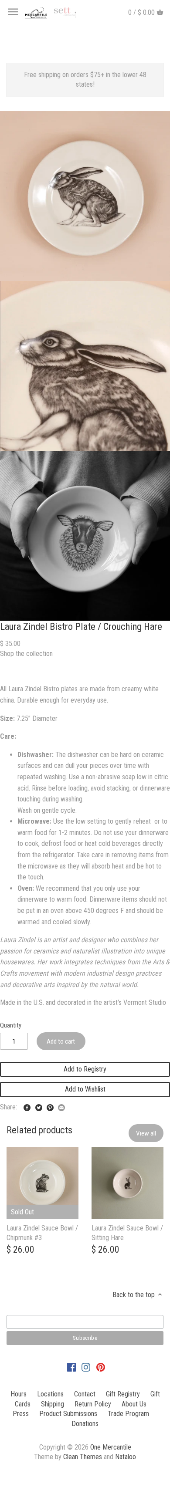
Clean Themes (82, 1457)
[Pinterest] (100, 1367)
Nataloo (125, 1457)
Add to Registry (85, 1069)
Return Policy (93, 1404)
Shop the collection (26, 653)
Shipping (52, 1404)
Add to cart (61, 1041)
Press (21, 1413)
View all (146, 1133)
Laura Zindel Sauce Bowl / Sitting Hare (127, 1233)
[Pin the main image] (50, 1106)
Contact (84, 1394)
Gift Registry (123, 1394)
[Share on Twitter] (38, 1106)
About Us (134, 1404)
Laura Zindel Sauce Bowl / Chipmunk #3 (42, 1233)
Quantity (10, 1025)
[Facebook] (71, 1367)
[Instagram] (86, 1367)
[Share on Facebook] (27, 1106)
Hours (18, 1394)
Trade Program (128, 1413)
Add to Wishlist (85, 1089)
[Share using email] (61, 1106)
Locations (50, 1394)
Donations (85, 1424)
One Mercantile (110, 1447)
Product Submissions (68, 1413)
